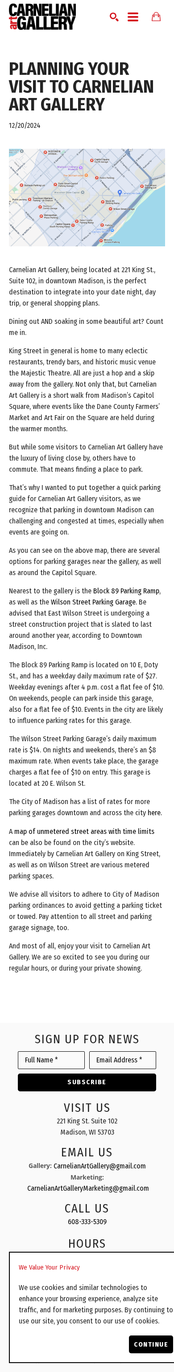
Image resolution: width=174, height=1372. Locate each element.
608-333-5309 (87, 1221)
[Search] (114, 16)
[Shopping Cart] (156, 17)
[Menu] (133, 16)
